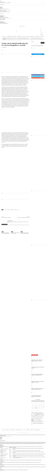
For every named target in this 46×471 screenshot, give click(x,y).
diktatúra (38, 413)
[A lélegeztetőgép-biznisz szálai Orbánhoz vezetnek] (37, 365)
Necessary (2, 445)
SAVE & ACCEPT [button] (2, 470)
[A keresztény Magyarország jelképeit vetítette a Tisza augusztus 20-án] (37, 372)
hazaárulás (8, 209)
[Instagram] (41, 30)
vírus (31, 424)
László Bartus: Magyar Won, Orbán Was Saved (36, 38)
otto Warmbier (15, 209)
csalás (32, 413)
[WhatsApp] (7, 52)
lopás (40, 417)
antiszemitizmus (36, 412)
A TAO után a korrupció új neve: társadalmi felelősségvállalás (36, 396)
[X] (41, 31)
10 (32, 405)
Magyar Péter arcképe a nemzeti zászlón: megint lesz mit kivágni (37, 382)
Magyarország (35, 418)
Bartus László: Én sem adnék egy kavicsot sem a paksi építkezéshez (9, 38)
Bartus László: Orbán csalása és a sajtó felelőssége (23, 217)
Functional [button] (1, 458)
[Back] (0, 1)
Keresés (32, 41)
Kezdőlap (2, 40)
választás (40, 423)
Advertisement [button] (2, 465)
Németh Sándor (38, 419)
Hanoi (6, 209)
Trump (18, 209)
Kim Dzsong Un (11, 209)
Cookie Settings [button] (2, 436)
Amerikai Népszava (4, 47)
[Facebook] (41, 28)
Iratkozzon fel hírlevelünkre (37, 54)
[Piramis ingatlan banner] (16, 195)
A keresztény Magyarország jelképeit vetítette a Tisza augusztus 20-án (37, 375)
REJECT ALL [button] (6, 436)
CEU (42, 412)
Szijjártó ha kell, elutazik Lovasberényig (6, 217)
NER (32, 419)
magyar (32, 418)
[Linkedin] (9, 52)
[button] (16, 31)
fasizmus (37, 414)
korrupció (38, 417)
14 (39, 405)
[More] (14, 52)
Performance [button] (1, 460)
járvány (32, 417)
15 (41, 405)
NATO (41, 418)
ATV (38, 412)
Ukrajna (37, 423)
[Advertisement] (16, 154)
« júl (37, 410)
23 (43, 406)
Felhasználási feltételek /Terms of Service (5, 10)
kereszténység (34, 417)
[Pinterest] (5, 52)
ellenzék (42, 413)
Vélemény (43, 423)
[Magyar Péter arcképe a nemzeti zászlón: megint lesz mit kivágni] (37, 379)
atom (4, 209)
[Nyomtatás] (12, 52)
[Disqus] (16, 243)
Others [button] (1, 468)
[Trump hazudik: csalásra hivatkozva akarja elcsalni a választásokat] (15, 229)
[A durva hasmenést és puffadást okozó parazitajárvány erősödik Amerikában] (25, 229)
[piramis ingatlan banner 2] (16, 120)
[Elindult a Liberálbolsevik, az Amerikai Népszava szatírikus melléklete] (37, 386)
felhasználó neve (2, 4)
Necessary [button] (1, 444)
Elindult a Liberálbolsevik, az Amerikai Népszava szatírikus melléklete (37, 389)
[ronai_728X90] (16, 73)
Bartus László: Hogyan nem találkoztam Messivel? (23, 38)
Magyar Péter (39, 418)
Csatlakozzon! (42, 76)
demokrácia (34, 413)
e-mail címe (1, 13)
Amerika (5, 40)
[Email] (10, 52)
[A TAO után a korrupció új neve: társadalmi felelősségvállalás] (37, 393)
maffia (42, 417)
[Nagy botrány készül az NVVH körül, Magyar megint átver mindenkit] (37, 358)
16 (43, 405)
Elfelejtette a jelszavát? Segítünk (4, 8)
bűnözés (41, 412)
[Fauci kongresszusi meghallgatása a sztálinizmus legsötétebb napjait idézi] (6, 229)
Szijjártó (32, 423)
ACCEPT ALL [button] (9, 436)
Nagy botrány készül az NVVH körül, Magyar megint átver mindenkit (37, 360)
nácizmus (35, 419)
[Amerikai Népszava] (4, 221)
